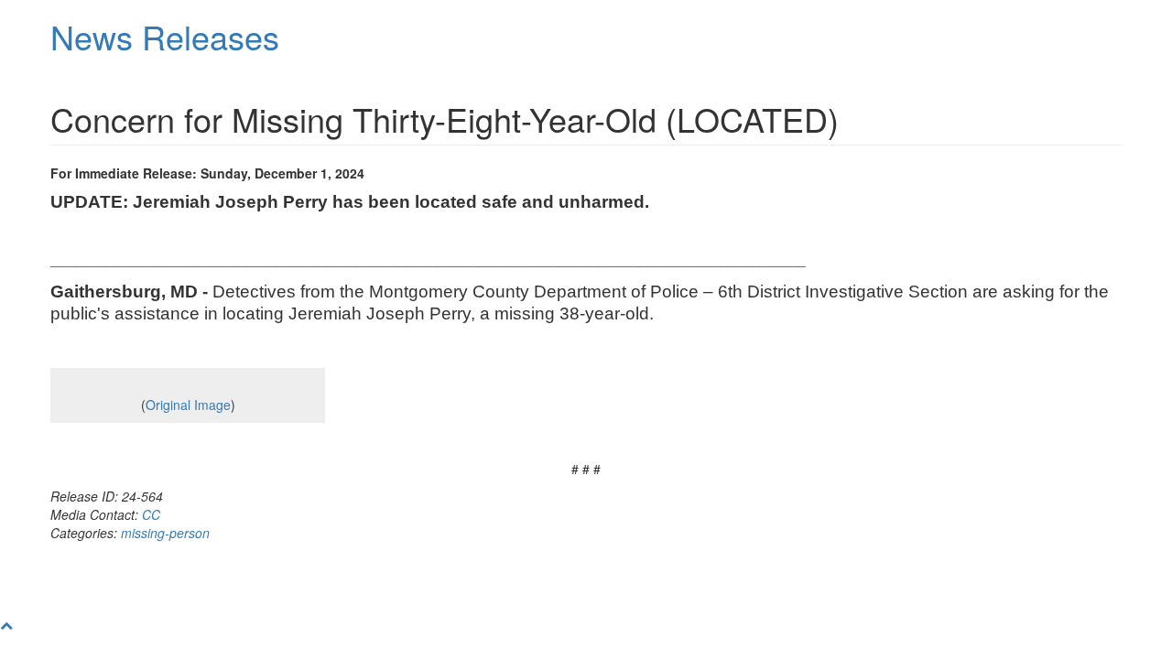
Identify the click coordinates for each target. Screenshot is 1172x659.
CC (151, 514)
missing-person (165, 533)
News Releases (164, 36)
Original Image (188, 404)
